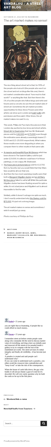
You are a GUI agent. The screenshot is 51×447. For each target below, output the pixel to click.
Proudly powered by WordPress (17, 441)
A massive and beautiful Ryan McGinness (21, 152)
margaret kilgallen (18, 235)
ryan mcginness (15, 237)
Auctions (12, 229)
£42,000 (20, 134)
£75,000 (32, 134)
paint (34, 113)
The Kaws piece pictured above (17, 165)
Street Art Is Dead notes (14, 131)
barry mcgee (22, 233)
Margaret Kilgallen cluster (20, 177)
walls (39, 113)
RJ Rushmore (32, 17)
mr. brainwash (38, 235)
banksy (11, 233)
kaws (33, 233)
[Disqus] (25, 277)
